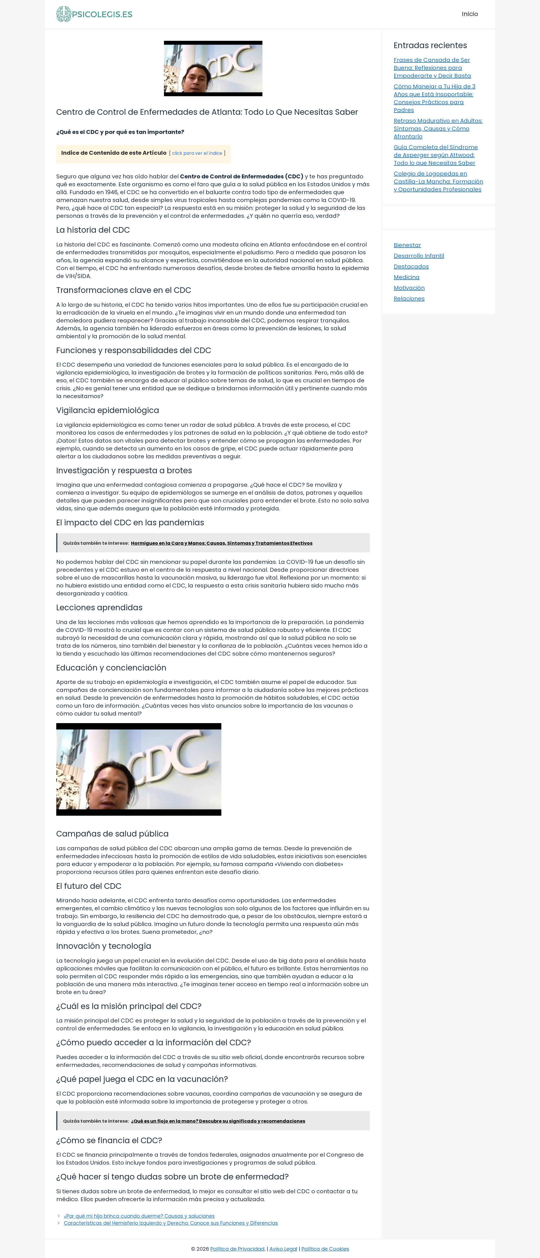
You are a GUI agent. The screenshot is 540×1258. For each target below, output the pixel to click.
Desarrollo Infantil (419, 256)
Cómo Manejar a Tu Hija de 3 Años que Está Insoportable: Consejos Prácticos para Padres (434, 98)
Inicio (470, 14)
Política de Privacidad (237, 1248)
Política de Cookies (325, 1248)
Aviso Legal (283, 1248)
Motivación (409, 288)
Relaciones (409, 298)
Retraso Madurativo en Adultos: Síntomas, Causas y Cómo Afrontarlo (438, 128)
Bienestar (407, 245)
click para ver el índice (197, 153)
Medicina (407, 277)
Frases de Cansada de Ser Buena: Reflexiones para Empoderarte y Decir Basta (432, 68)
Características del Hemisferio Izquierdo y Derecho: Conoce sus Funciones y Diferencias (171, 1223)
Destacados (411, 266)
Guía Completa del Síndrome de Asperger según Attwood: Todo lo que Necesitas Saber (436, 155)
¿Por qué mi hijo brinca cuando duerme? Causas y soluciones (139, 1216)
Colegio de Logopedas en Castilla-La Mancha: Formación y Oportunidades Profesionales (438, 181)
